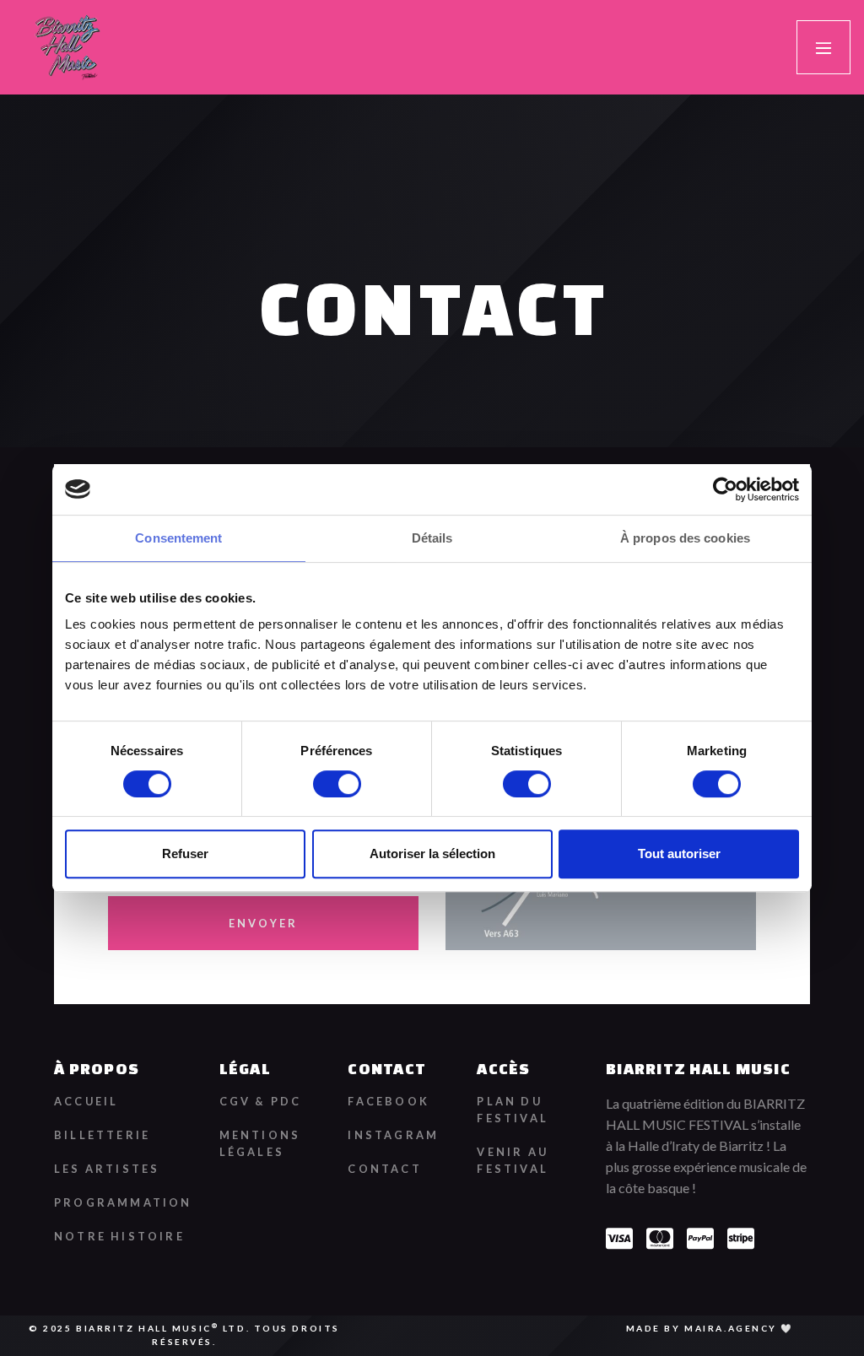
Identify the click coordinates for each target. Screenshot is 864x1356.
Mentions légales (260, 1143)
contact (384, 1168)
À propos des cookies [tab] (685, 538)
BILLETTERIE (102, 1135)
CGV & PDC (260, 1101)
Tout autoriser (679, 853)
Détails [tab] (432, 538)
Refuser (185, 853)
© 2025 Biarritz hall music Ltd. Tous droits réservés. (184, 1334)
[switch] (337, 783)
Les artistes (106, 1168)
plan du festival (512, 1109)
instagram (393, 1135)
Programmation (123, 1202)
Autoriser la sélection (432, 853)
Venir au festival (512, 1160)
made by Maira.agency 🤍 (710, 1328)
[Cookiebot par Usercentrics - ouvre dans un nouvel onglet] (725, 489)
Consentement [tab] (178, 538)
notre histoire (119, 1236)
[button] (823, 47)
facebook (388, 1101)
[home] (66, 47)
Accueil (86, 1101)
